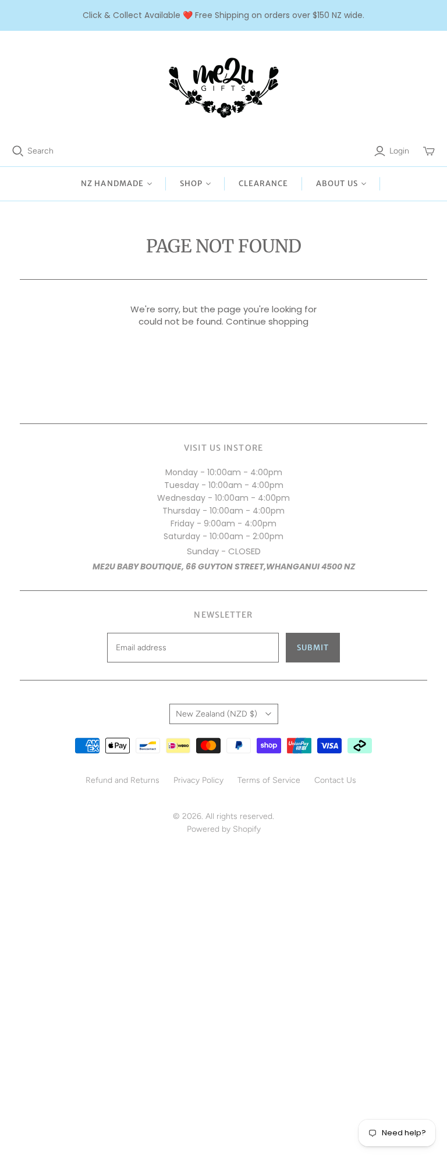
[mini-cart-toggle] (429, 151)
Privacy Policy (198, 780)
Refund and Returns (122, 780)
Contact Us (335, 780)
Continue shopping (267, 321)
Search (40, 151)
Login (399, 151)
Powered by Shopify (224, 829)
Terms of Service (268, 780)
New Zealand (216, 714)
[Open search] (18, 151)
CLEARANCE (263, 183)
